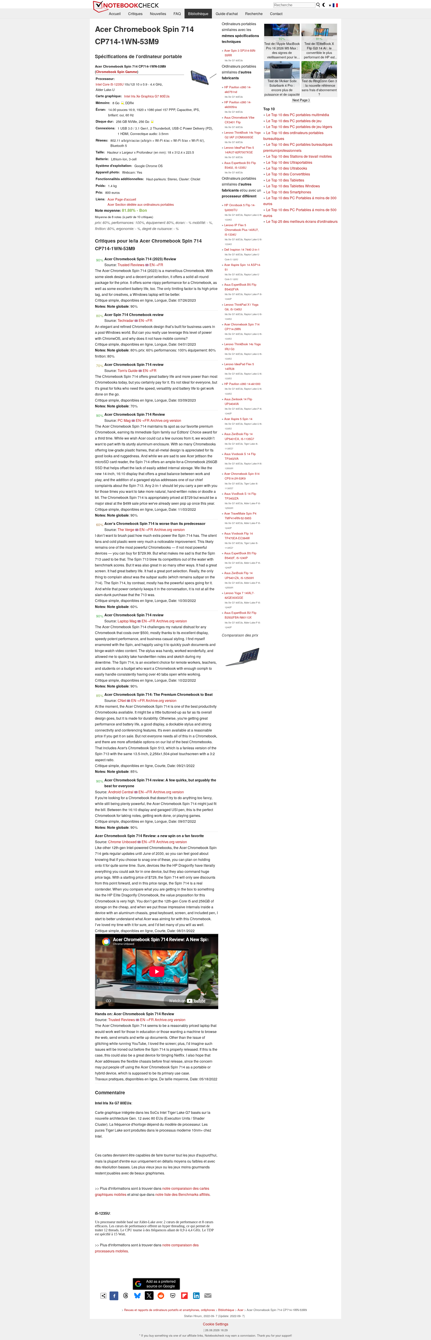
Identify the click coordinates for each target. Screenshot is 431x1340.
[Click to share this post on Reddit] (161, 1295)
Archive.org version (165, 420)
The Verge (126, 529)
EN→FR (156, 264)
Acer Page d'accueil (122, 199)
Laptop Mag (127, 621)
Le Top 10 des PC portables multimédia (297, 114)
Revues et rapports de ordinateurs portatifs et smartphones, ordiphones (169, 1310)
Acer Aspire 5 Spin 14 (238, 419)
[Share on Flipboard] (184, 1295)
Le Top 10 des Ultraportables (289, 162)
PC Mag (124, 420)
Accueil (115, 13)
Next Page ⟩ (301, 100)
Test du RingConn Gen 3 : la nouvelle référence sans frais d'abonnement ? (319, 88)
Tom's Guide (128, 370)
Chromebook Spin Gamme (116, 71)
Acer (240, 1310)
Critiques (135, 13)
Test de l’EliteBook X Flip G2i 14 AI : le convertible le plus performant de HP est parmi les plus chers (319, 50)
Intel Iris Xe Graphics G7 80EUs (146, 96)
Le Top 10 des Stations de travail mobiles (299, 156)
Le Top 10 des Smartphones (288, 192)
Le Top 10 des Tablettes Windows (293, 185)
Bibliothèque (198, 13)
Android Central (120, 791)
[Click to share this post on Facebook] (114, 1295)
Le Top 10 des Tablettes (285, 180)
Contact (276, 13)
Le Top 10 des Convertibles (288, 174)
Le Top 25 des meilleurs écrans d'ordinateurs (302, 221)
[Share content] (103, 1296)
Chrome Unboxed (122, 841)
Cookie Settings (215, 1324)
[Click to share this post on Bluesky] (137, 1295)
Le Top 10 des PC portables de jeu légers (299, 126)
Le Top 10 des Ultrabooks (286, 168)
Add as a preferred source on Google (161, 1284)
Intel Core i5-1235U (109, 84)
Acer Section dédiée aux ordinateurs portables (141, 204)
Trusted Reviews (131, 264)
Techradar (126, 320)
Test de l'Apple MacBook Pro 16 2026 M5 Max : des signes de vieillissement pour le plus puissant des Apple (282, 50)
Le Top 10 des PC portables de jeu (293, 120)
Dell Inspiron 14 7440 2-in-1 (241, 249)
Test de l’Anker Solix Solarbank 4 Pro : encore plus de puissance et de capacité (282, 88)
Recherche (254, 13)
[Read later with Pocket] (172, 1295)
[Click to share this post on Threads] (125, 1295)
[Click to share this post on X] (149, 1295)
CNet (122, 700)
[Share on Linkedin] (196, 1295)
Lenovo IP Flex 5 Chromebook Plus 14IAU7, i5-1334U (241, 230)
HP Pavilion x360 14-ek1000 (242, 384)
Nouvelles (158, 13)
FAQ (177, 13)
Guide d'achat (227, 13)
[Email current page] (208, 1295)
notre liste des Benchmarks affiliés (182, 1194)
